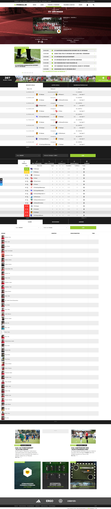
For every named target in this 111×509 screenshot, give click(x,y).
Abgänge (81, 221)
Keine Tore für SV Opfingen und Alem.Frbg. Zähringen (71, 53)
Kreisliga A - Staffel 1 (69, 17)
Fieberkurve (61, 163)
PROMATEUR (16, 1)
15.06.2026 (45, 56)
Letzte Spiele (55, 85)
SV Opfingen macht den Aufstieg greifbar (68, 59)
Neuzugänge (55, 221)
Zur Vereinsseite (55, 13)
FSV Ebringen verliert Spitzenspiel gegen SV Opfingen (72, 66)
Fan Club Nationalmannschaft (33, 1)
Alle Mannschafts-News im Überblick (54, 71)
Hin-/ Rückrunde (37, 163)
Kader (30, 221)
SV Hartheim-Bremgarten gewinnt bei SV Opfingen (26, 65)
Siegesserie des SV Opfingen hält (65, 69)
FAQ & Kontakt (44, 1)
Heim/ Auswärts (49, 163)
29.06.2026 (46, 50)
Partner (40, 1)
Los (83, 155)
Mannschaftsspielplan (80, 85)
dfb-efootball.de (25, 1)
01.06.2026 (45, 62)
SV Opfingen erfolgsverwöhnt (64, 56)
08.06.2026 (46, 59)
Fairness (86, 163)
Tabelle (24, 163)
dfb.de (21, 1)
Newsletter (49, 1)
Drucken (83, 217)
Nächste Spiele (30, 85)
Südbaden (57, 9)
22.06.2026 (46, 53)
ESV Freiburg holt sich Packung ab (65, 62)
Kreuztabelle (74, 163)
